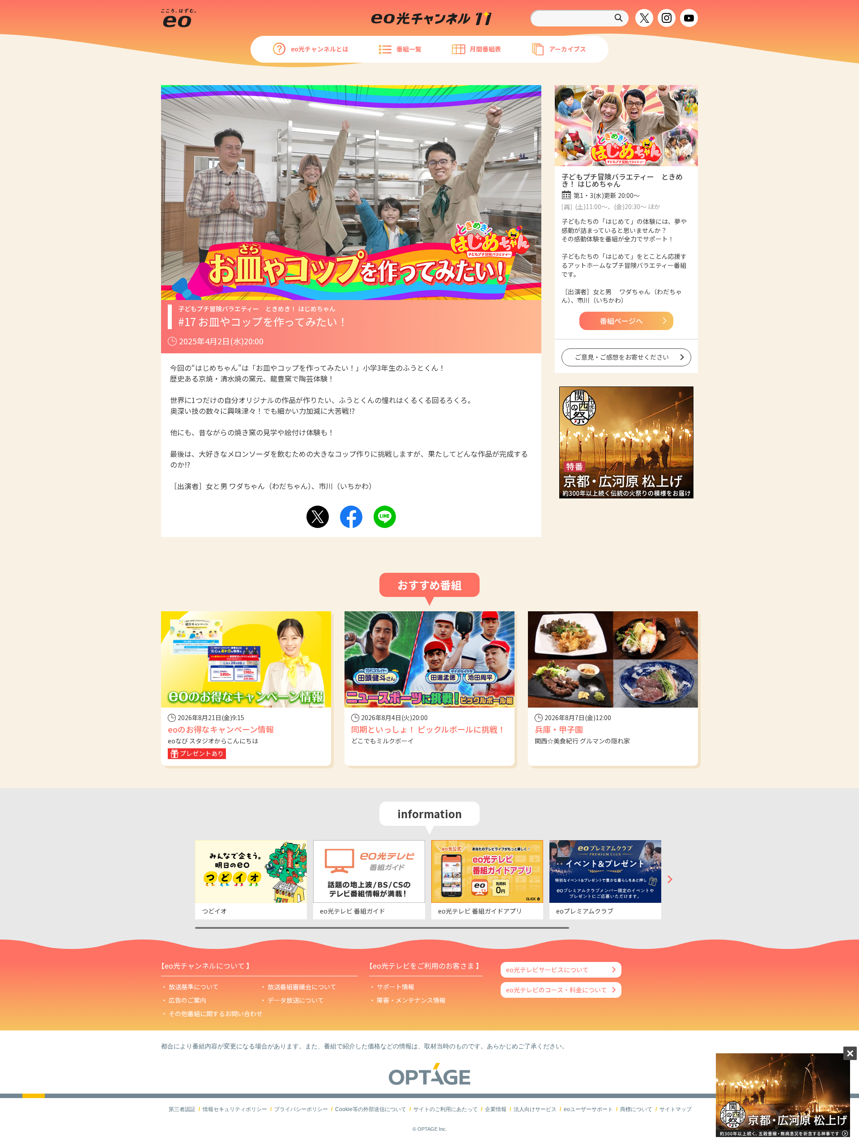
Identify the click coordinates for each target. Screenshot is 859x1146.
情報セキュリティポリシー (235, 1109)
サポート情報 (395, 986)
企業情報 (495, 1109)
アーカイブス (567, 48)
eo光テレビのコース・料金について (556, 989)
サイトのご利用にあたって (445, 1109)
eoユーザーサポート (588, 1109)
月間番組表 (485, 48)
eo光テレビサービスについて (547, 969)
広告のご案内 (187, 1000)
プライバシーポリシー (301, 1109)
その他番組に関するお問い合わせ (216, 1013)
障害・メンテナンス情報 (411, 1000)
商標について (636, 1109)
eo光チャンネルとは (320, 48)
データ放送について (296, 1000)
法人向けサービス (535, 1109)
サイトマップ (675, 1109)
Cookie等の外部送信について (370, 1109)
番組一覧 (408, 48)
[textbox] (579, 18)
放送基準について (194, 986)
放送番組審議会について (302, 986)
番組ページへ (621, 320)
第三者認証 (182, 1109)
